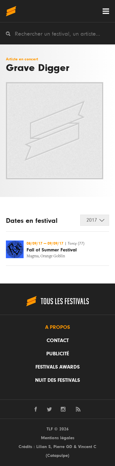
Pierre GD (62, 447)
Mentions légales (57, 438)
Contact (58, 340)
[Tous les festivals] (11, 11)
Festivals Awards (57, 367)
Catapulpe (57, 455)
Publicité (57, 353)
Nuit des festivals (57, 380)
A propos (57, 327)
